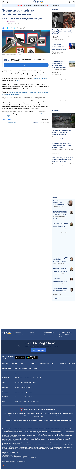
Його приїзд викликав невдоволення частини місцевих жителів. (57, 54)
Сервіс (34, 382)
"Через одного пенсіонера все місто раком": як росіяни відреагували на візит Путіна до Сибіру (59, 47)
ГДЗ (16, 377)
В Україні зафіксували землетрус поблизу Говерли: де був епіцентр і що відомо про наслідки (63, 159)
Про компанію (18, 332)
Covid (32, 396)
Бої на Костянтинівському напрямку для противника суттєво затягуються (60, 225)
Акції (30, 382)
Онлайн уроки (28, 377)
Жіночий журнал (35, 401)
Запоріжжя (24, 368)
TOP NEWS (55, 110)
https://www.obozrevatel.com (52, 428)
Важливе (55, 9)
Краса (24, 401)
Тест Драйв (17, 382)
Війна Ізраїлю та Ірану (38, 5)
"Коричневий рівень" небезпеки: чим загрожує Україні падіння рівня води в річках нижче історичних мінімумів (59, 64)
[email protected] (20, 457)
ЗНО (37, 377)
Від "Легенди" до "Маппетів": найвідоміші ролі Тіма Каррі (63, 36)
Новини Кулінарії (28, 387)
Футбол (16, 373)
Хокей (27, 373)
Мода (29, 401)
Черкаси (35, 368)
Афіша (16, 401)
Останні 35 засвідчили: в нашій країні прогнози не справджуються (58, 202)
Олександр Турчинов (40, 78)
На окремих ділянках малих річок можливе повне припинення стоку (59, 71)
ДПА (33, 377)
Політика (14, 363)
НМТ (40, 377)
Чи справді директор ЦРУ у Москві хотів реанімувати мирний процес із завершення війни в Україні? (60, 259)
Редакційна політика (11, 122)
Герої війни (19, 5)
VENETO (47, 5)
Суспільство (62, 363)
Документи (32, 334)
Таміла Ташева (56, 284)
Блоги (51, 363)
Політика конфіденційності (65, 332)
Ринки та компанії (19, 392)
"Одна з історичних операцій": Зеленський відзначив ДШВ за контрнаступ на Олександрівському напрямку (61, 145)
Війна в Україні (27, 5)
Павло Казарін (56, 206)
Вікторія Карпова (57, 294)
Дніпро (30, 368)
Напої (21, 387)
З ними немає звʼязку (57, 136)
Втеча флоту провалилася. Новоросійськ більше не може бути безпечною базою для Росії (60, 280)
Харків (19, 368)
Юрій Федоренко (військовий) (59, 216)
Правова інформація (49, 332)
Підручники (20, 377)
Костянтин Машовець (58, 229)
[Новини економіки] (35, 123)
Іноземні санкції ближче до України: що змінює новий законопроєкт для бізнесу (60, 290)
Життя (33, 363)
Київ (16, 368)
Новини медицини (19, 396)
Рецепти (17, 387)
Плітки (20, 401)
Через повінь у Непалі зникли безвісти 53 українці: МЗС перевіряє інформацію (61, 132)
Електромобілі (24, 382)
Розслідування (44, 363)
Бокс (31, 373)
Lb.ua (18, 81)
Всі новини (72, 363)
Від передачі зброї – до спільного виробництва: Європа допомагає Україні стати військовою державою (60, 269)
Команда (32, 332)
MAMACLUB (27, 396)
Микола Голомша (57, 273)
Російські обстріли (55, 5)
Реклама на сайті (19, 334)
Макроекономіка (28, 392)
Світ (22, 363)
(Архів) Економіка (11, 21)
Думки (54, 197)
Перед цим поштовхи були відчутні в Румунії (63, 163)
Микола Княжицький (57, 263)
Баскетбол (21, 373)
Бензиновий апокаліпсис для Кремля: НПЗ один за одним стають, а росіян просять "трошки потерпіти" (60, 212)
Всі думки (56, 298)
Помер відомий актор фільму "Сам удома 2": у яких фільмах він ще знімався (63, 31)
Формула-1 (35, 373)
